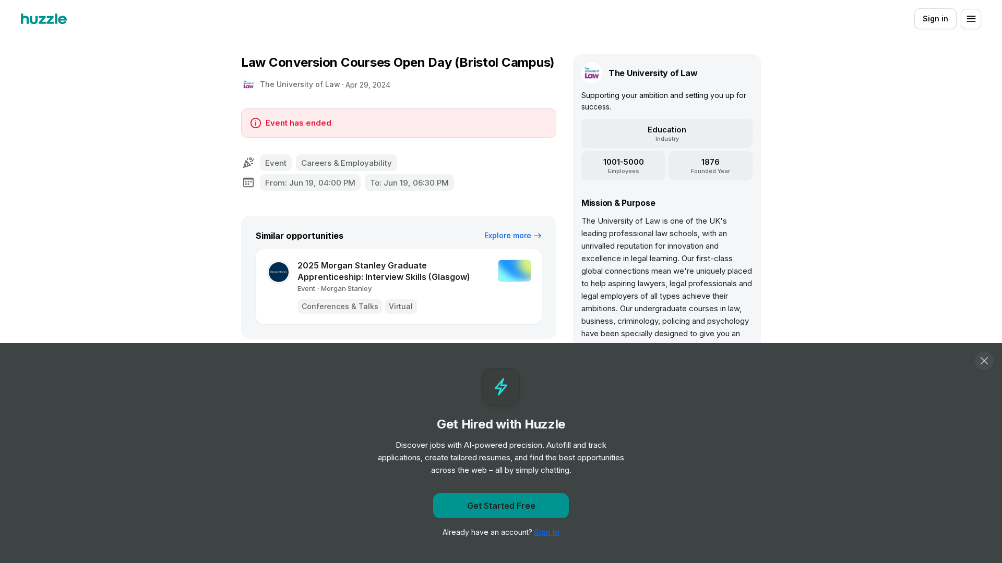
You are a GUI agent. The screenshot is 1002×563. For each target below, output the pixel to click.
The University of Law (300, 84)
